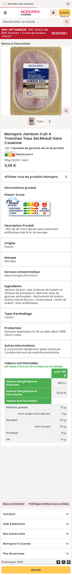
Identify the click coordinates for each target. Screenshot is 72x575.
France (8, 246)
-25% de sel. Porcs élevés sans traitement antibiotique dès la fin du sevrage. (31, 213)
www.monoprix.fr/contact (21, 275)
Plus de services (13, 553)
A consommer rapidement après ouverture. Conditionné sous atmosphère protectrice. (32, 351)
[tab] (36, 81)
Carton (8, 317)
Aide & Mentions (14, 524)
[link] (48, 503)
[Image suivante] (49, 121)
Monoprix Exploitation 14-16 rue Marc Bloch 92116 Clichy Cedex (35, 333)
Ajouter (36, 570)
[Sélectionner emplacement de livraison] (53, 12)
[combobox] (32, 22)
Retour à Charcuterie (15, 43)
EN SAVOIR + (60, 33)
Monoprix (10, 261)
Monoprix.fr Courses (17, 543)
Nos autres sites (14, 534)
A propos (9, 514)
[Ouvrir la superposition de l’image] (66, 111)
